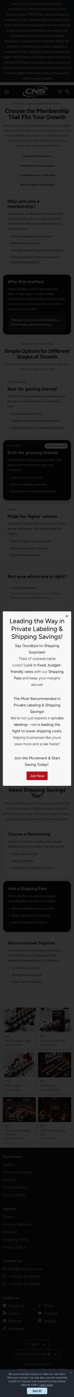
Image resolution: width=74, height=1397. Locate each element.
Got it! (37, 1391)
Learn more (46, 1384)
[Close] (66, 616)
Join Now (37, 776)
